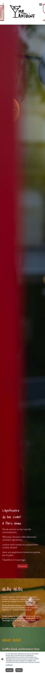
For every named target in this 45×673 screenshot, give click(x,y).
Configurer (9, 665)
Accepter (9, 670)
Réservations (22, 566)
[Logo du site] (22, 11)
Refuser (19, 670)
